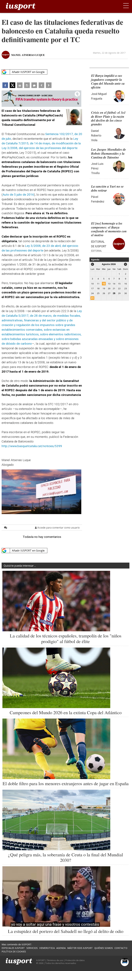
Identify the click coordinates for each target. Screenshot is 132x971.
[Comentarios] (34, 85)
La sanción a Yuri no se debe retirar (107, 188)
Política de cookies (14, 951)
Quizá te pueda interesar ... (20, 565)
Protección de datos (75, 960)
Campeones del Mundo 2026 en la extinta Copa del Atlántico (66, 712)
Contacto (120, 947)
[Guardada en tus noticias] (27, 85)
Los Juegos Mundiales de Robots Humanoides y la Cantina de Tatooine (108, 153)
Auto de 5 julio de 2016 (18, 194)
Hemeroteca (47, 947)
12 (104, 283)
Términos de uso (55, 960)
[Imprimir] (20, 85)
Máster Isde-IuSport (80, 947)
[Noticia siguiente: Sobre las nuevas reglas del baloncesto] (49, 85)
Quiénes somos (103, 947)
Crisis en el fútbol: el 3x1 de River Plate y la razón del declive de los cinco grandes (108, 118)
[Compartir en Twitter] (12, 85)
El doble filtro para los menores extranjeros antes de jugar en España (66, 783)
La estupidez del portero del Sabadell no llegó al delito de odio (65, 931)
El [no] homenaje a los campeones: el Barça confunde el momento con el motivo (109, 229)
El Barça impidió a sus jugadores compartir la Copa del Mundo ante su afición (108, 81)
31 (92, 298)
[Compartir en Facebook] (5, 85)
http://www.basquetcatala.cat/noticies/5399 (32, 446)
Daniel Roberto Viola (96, 135)
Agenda (95, 259)
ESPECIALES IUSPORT (13, 947)
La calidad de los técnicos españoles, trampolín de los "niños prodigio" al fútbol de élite (65, 638)
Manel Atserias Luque (28, 55)
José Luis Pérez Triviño (97, 168)
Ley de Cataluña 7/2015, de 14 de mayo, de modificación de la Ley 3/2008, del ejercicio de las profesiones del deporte (41, 143)
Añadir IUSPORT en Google (28, 72)
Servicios (32, 947)
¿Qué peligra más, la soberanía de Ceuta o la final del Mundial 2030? (65, 857)
